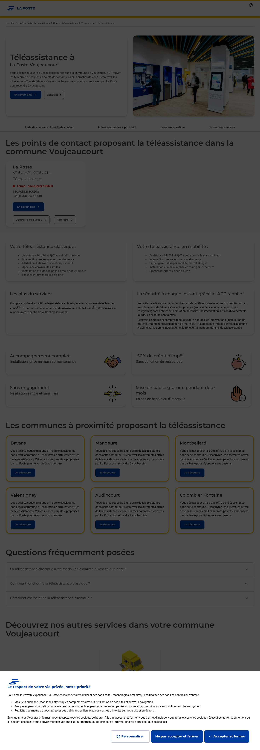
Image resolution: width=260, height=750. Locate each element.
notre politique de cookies (151, 722)
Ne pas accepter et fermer (177, 736)
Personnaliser (132, 736)
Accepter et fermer (229, 736)
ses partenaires (71, 695)
